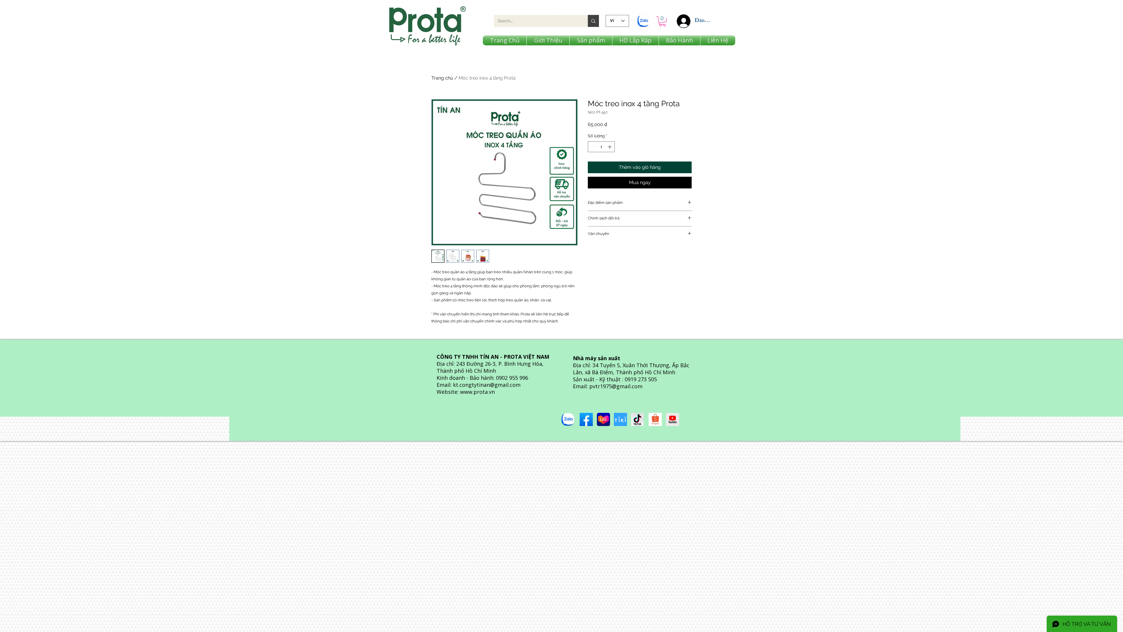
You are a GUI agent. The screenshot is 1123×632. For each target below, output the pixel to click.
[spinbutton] (601, 147)
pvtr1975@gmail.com (616, 386)
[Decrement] (592, 147)
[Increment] (610, 147)
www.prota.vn (477, 391)
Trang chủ (442, 78)
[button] (662, 21)
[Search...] (593, 21)
